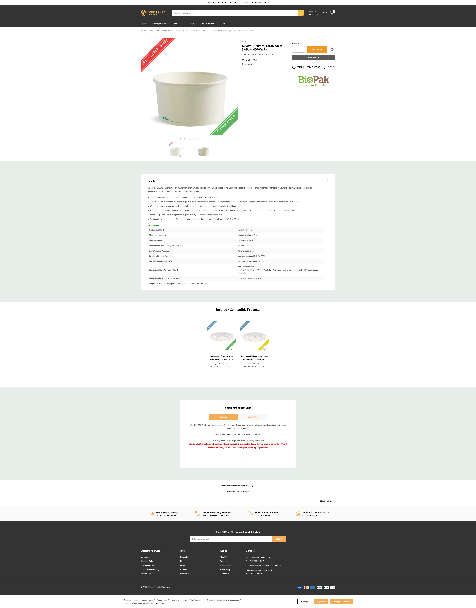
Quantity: (295, 43)
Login (310, 14)
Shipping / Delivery (148, 561)
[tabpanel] (221, 342)
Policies (183, 569)
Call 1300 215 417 (257, 561)
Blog (182, 561)
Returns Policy (252, 417)
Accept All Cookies (342, 602)
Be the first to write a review (238, 491)
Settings (304, 602)
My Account (145, 557)
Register (317, 14)
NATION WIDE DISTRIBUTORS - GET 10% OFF (238, 3)
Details (151, 181)
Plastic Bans (185, 574)
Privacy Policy (159, 603)
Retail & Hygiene (207, 24)
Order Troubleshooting (150, 569)
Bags (192, 24)
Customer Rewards (148, 565)
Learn (223, 24)
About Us (224, 557)
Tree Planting (225, 565)
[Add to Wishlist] (332, 49)
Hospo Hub (185, 557)
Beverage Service (159, 24)
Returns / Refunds (148, 574)
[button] (238, 491)
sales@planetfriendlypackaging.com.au (265, 565)
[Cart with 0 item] (331, 13)
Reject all (321, 602)
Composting (225, 561)
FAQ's (182, 565)
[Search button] (301, 13)
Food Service (178, 24)
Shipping (223, 417)
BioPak (244, 42)
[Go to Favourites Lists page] (325, 13)
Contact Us (224, 574)
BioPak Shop (225, 569)
